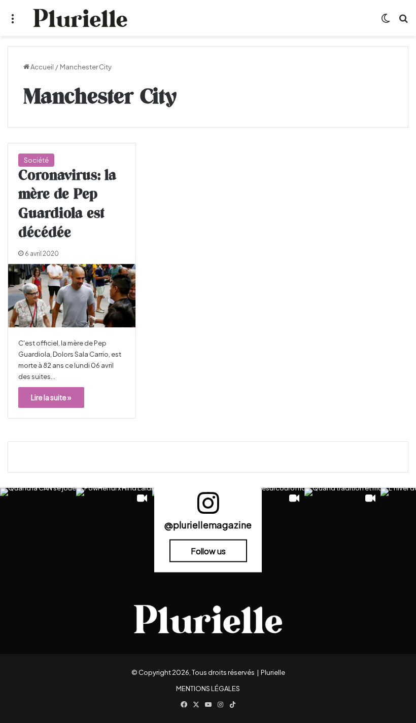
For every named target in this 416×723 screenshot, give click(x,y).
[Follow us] (208, 507)
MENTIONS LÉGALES (208, 688)
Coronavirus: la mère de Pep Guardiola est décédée (67, 204)
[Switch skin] (385, 22)
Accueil (41, 67)
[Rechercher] (403, 22)
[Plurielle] (80, 18)
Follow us (208, 551)
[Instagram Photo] (38, 526)
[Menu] (13, 22)
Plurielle (273, 672)
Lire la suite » (51, 397)
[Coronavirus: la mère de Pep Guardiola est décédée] (71, 295)
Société (36, 160)
